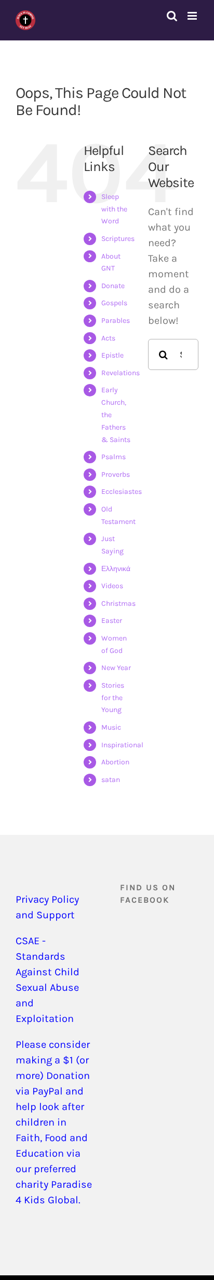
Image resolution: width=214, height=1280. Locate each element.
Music (111, 727)
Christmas (118, 603)
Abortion (115, 762)
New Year (116, 667)
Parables (115, 320)
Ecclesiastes (121, 491)
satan (110, 779)
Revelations (120, 372)
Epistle (112, 355)
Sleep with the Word (114, 209)
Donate (113, 285)
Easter (111, 620)
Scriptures (118, 238)
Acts (108, 338)
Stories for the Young (112, 698)
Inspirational (122, 745)
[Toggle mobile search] (172, 15)
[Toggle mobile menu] (193, 15)
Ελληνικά (115, 568)
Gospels (114, 302)
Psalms (113, 456)
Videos (112, 585)
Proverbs (115, 474)
